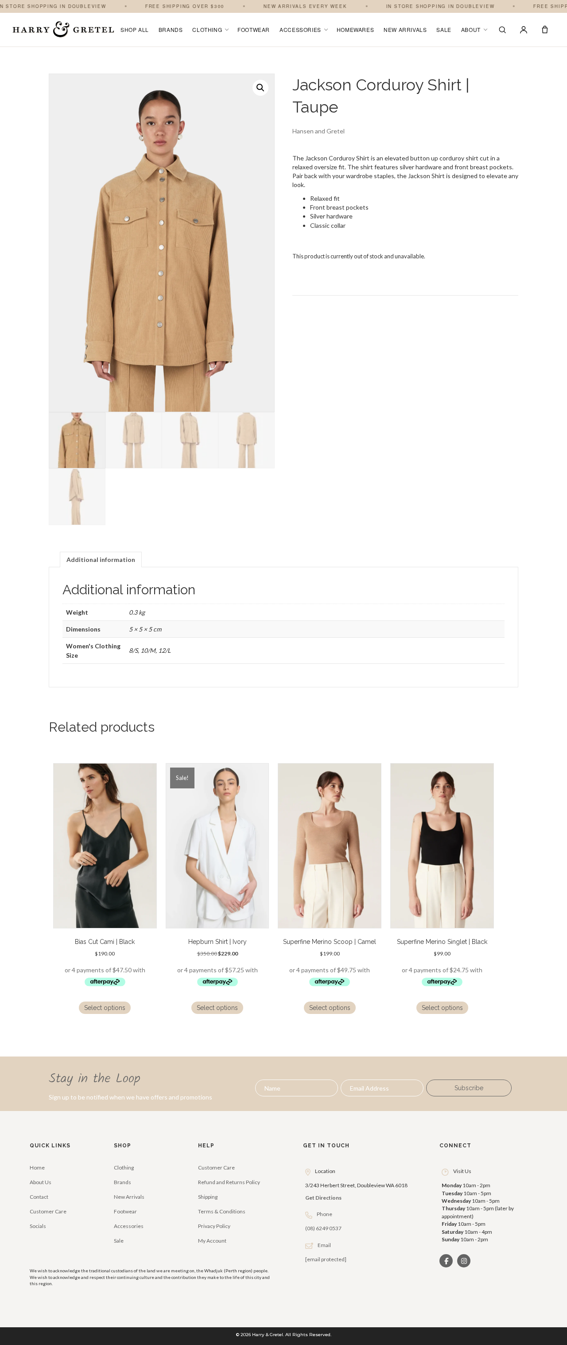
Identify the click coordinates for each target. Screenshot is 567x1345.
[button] (260, 88)
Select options (104, 1007)
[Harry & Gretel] (63, 29)
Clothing (207, 29)
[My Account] (523, 29)
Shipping (207, 1196)
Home (37, 1167)
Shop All (134, 29)
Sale (443, 29)
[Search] (502, 29)
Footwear (253, 29)
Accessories (300, 29)
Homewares (355, 29)
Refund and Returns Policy (229, 1182)
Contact (39, 1196)
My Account (212, 1240)
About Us (40, 1182)
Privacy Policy (214, 1226)
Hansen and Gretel (318, 131)
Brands (171, 29)
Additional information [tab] (100, 559)
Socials (38, 1226)
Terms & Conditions (221, 1211)
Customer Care (48, 1211)
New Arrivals (405, 29)
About (471, 29)
